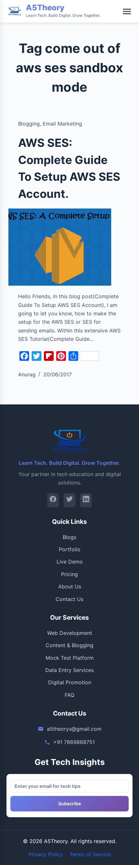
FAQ (69, 695)
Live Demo (70, 561)
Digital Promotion (69, 682)
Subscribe (69, 803)
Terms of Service (90, 854)
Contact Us (69, 599)
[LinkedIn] (86, 500)
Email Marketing (62, 123)
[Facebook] (53, 500)
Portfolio (69, 549)
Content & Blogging (69, 645)
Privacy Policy (45, 854)
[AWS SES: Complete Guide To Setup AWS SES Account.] (59, 247)
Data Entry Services (69, 670)
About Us (69, 586)
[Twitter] (69, 500)
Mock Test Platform (70, 658)
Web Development (69, 633)
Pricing (69, 574)
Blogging (29, 123)
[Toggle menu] (127, 11)
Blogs (69, 537)
